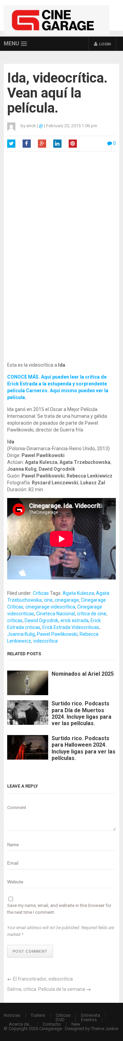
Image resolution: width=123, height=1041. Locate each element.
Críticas (41, 593)
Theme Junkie (104, 1028)
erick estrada (74, 620)
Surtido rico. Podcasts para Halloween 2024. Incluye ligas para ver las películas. (83, 748)
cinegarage (67, 600)
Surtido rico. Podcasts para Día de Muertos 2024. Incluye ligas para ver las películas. (81, 713)
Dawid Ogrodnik (41, 620)
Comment (16, 807)
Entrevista (90, 1015)
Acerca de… (20, 1024)
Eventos (89, 1019)
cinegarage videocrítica (50, 607)
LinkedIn (57, 144)
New (75, 1024)
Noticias (12, 1015)
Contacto (52, 1024)
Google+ (42, 144)
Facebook (27, 144)
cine (48, 600)
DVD (60, 1019)
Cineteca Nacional (55, 613)
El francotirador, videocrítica (43, 979)
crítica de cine (91, 613)
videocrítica (45, 641)
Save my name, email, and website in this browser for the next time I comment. (59, 909)
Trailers (38, 1015)
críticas (15, 620)
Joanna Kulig (21, 634)
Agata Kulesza (78, 593)
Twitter (11, 144)
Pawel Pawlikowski (57, 634)
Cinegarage (50, 1028)
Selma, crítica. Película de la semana (46, 989)
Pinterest (73, 144)
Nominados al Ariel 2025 (83, 674)
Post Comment (30, 951)
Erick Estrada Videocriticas (70, 627)
